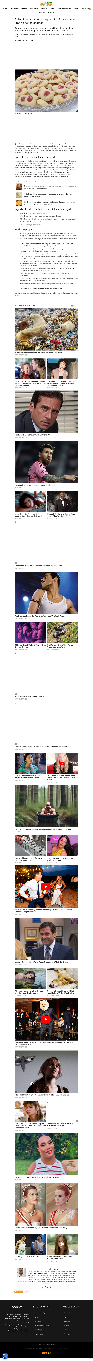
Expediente (38, 1321)
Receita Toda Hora (20, 34)
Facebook (67, 1313)
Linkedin (66, 1330)
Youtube (66, 1325)
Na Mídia (51, 12)
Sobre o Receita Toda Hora (19, 9)
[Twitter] (48, 1287)
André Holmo (19, 40)
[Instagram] (50, 1287)
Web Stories (34, 9)
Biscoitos (30, 34)
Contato (52, 9)
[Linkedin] (43, 1287)
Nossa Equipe (39, 1334)
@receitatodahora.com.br (34, 293)
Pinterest (66, 1334)
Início (5, 9)
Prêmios (42, 12)
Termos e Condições (64, 9)
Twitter (66, 1317)
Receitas (44, 9)
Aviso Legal (38, 1330)
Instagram (67, 1321)
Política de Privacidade (82, 9)
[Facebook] (45, 1287)
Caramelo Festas (58, 150)
